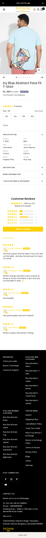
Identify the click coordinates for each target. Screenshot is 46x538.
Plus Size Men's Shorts (32, 387)
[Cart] (42, 9)
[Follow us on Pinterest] (17, 479)
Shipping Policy (32, 419)
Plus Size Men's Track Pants (32, 394)
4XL (15, 116)
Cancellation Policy (34, 424)
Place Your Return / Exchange (34, 434)
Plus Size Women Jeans (10, 426)
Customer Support (11, 370)
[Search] (38, 9)
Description (9, 167)
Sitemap (29, 465)
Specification (10, 135)
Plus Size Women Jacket (10, 441)
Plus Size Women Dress (10, 418)
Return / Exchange (11, 365)
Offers (28, 461)
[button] (8, 106)
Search (29, 415)
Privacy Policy (31, 452)
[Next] (42, 77)
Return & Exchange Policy (34, 441)
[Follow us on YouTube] (5, 485)
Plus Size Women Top (10, 433)
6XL (32, 116)
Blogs (28, 456)
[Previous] (4, 77)
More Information (12, 174)
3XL (6, 116)
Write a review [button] (23, 229)
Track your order (10, 361)
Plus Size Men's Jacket (32, 402)
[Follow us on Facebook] (5, 479)
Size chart (39, 111)
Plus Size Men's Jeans (32, 379)
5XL (23, 116)
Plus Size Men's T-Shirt (33, 372)
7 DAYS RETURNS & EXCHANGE (16, 181)
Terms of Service (33, 447)
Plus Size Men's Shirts (32, 365)
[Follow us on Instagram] (11, 479)
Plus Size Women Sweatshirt (10, 448)
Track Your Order (33, 428)
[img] (8, 245)
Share (5, 125)
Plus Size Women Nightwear (10, 455)
